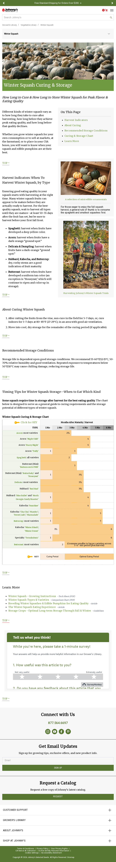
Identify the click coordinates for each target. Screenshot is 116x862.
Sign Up (58, 768)
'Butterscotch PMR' (29, 467)
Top (5, 162)
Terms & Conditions (25, 849)
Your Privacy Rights (59, 849)
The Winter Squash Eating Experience (36, 606)
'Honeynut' (33, 476)
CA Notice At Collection (26, 851)
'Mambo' (33, 512)
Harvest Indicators (76, 119)
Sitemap (70, 857)
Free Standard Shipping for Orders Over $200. (57, 3)
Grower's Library (9, 25)
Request (58, 796)
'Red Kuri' (34, 489)
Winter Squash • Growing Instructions (41, 596)
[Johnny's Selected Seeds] (10, 10)
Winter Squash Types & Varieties (41, 599)
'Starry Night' (32, 445)
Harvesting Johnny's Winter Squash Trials (85, 293)
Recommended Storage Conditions (86, 130)
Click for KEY (29, 422)
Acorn (19, 433)
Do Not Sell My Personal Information (53, 851)
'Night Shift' (33, 439)
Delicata (18, 482)
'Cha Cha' (24, 512)
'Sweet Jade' (19, 515)
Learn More (71, 141)
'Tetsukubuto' (32, 538)
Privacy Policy (42, 849)
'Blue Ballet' (21, 495)
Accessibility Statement (51, 853)
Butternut (18, 544)
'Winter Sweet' (32, 531)
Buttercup (18, 521)
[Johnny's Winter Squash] (58, 60)
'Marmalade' (32, 515)
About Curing (72, 125)
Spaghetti (21, 457)
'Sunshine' (34, 505)
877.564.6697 (58, 723)
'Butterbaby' (28, 473)
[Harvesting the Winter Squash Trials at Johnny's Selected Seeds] (86, 254)
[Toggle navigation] (111, 10)
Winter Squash (47, 25)
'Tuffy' (35, 451)
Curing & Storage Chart (78, 135)
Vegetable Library (28, 25)
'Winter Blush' (31, 527)
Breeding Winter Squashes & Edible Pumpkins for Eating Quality (52, 603)
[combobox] (58, 17)
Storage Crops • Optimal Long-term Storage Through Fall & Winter (56, 610)
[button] (3, 3)
